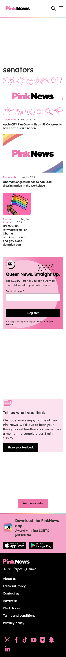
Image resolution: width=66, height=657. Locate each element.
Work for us (12, 608)
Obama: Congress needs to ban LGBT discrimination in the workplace (28, 183)
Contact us (11, 593)
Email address (19, 291)
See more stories (33, 503)
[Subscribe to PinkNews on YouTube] (34, 640)
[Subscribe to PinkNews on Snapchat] (51, 640)
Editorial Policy (14, 586)
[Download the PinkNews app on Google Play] (41, 545)
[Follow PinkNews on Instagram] (42, 640)
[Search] (53, 8)
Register (33, 313)
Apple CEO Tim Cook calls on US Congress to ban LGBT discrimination (32, 126)
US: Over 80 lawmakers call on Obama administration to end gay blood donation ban (15, 235)
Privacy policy (13, 623)
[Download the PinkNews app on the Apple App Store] (14, 545)
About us (9, 578)
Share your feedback (21, 447)
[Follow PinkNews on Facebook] (16, 640)
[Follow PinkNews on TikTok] (25, 640)
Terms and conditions (19, 615)
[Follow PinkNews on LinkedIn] (7, 649)
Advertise (10, 601)
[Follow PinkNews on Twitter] (7, 640)
